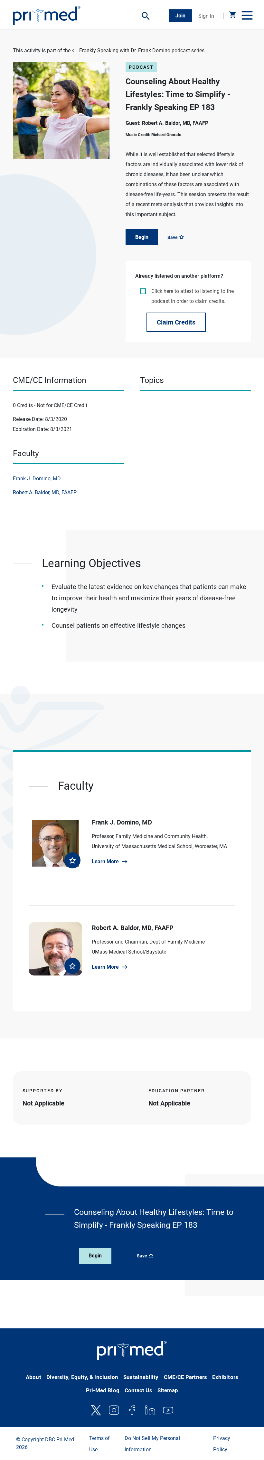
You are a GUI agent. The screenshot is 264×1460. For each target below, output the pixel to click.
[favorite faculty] (72, 860)
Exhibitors (225, 1377)
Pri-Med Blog (102, 1390)
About (33, 1377)
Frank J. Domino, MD (37, 478)
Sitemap (167, 1390)
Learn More (105, 861)
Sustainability (140, 1377)
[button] (150, 16)
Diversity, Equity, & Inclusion (82, 1377)
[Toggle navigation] (246, 16)
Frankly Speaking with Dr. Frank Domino (124, 50)
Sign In (206, 16)
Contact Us (138, 1390)
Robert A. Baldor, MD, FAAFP (45, 492)
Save (173, 237)
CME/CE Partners (185, 1377)
